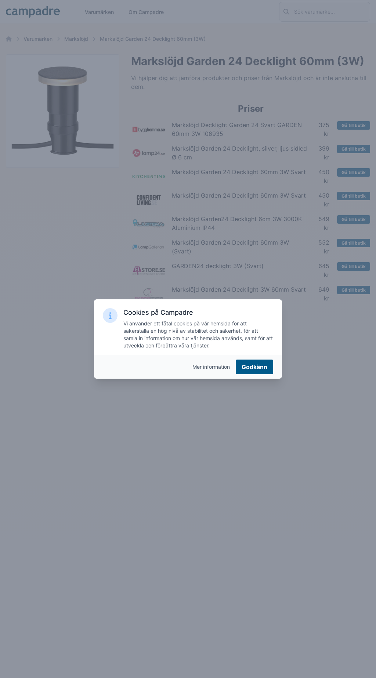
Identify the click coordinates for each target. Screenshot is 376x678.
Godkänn (254, 367)
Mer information (211, 367)
